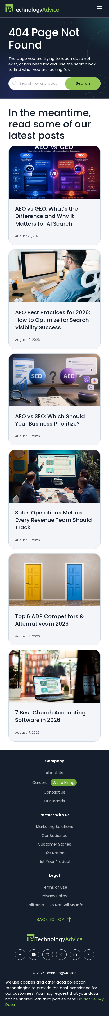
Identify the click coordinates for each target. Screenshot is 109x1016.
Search (83, 83)
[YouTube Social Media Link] (34, 954)
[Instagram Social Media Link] (61, 954)
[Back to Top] (54, 919)
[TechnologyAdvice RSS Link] (89, 954)
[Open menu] (98, 8)
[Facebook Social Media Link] (20, 954)
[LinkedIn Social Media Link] (75, 954)
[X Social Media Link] (47, 954)
